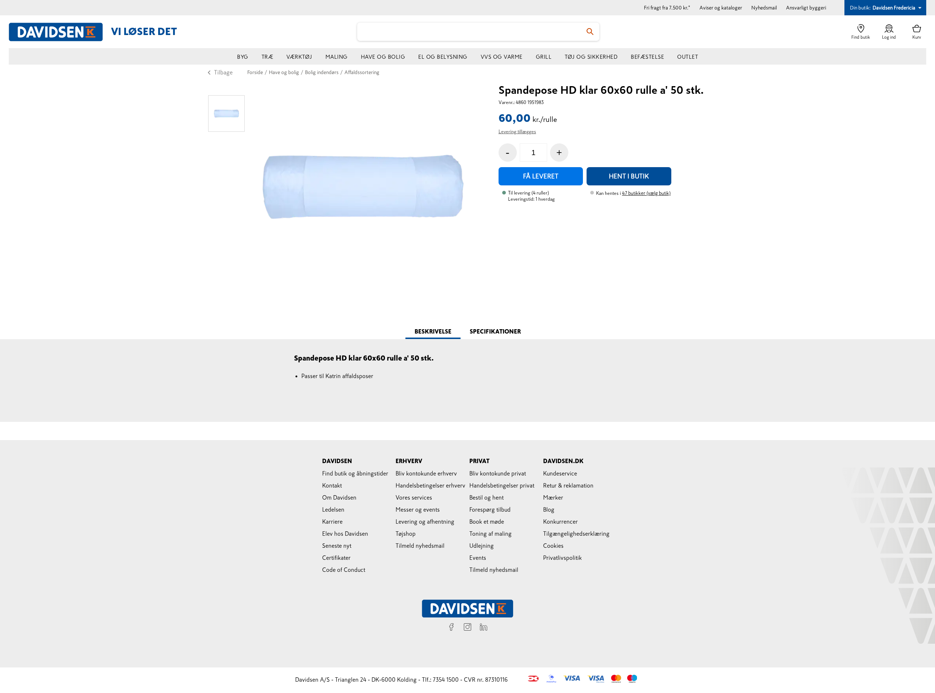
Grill (544, 56)
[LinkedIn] (483, 628)
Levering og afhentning (425, 521)
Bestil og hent (486, 497)
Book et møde (486, 521)
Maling (336, 56)
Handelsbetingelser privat (501, 485)
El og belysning (443, 56)
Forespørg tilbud (490, 509)
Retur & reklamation (568, 485)
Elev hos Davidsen (345, 533)
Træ (268, 56)
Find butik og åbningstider (355, 473)
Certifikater (336, 558)
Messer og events (418, 509)
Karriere (332, 521)
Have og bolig (383, 56)
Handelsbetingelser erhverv (430, 485)
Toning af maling (490, 533)
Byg (242, 56)
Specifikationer (495, 331)
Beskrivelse (433, 331)
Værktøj (299, 56)
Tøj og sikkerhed (591, 56)
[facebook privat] (451, 628)
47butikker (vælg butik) (646, 193)
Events (477, 558)
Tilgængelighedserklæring (576, 533)
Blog (548, 509)
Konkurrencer (560, 521)
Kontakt (332, 485)
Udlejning (481, 545)
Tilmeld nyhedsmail (420, 545)
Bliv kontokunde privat (497, 473)
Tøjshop (406, 533)
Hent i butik (629, 176)
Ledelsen (333, 509)
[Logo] (60, 32)
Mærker (553, 497)
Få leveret (540, 176)
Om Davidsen (339, 497)
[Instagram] (467, 628)
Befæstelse (647, 56)
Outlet (687, 56)
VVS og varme (502, 56)
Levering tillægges (517, 131)
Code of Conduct (343, 570)
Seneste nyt (336, 545)
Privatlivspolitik (562, 558)
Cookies (553, 545)
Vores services (414, 497)
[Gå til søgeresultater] (590, 31)
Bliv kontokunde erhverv (426, 473)
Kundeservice (560, 473)
